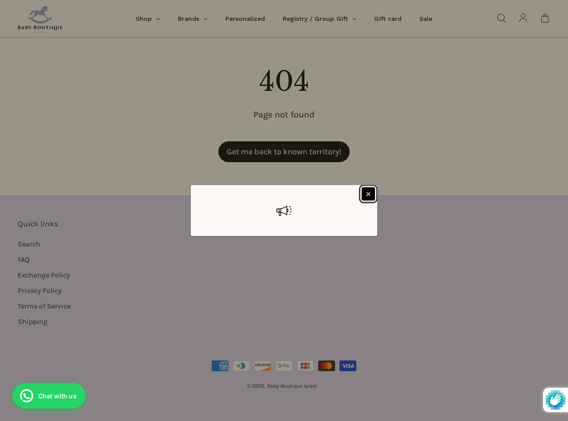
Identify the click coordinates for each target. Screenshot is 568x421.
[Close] (368, 194)
